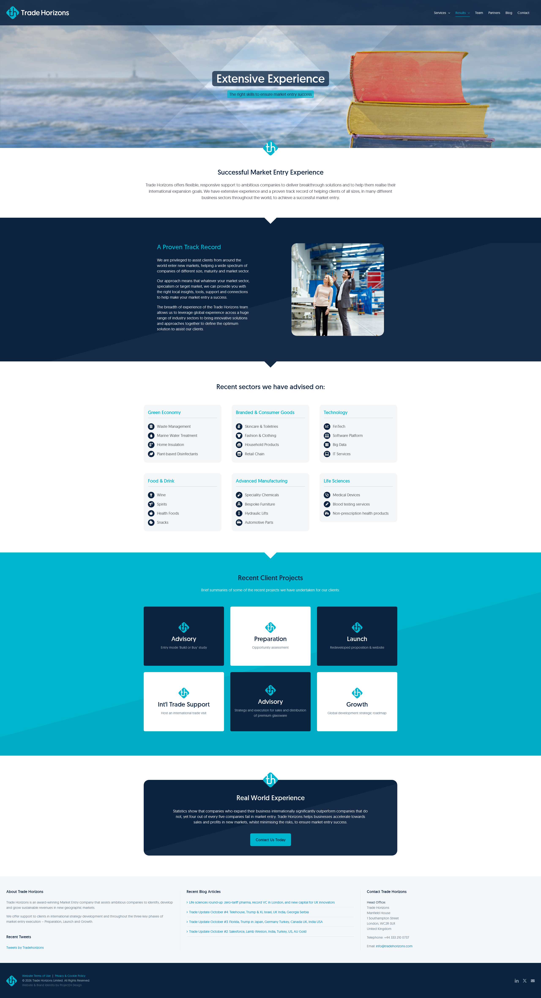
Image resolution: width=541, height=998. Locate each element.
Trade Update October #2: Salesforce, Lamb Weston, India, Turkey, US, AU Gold (247, 931)
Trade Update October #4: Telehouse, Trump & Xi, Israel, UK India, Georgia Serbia (249, 912)
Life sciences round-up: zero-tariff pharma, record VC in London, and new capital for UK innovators (262, 902)
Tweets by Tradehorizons (25, 947)
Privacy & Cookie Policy (70, 976)
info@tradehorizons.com (394, 946)
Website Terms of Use (36, 976)
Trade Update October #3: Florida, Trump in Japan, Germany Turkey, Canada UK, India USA (256, 922)
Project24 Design (71, 985)
